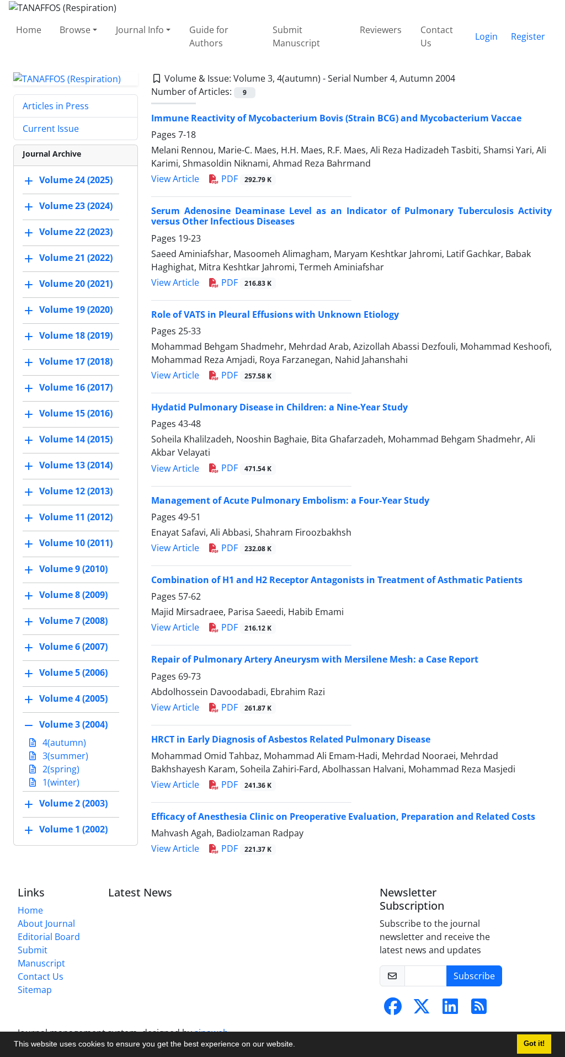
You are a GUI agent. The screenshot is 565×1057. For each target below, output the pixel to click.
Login (486, 36)
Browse (75, 30)
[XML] (464, 78)
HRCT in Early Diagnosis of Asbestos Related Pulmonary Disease (290, 739)
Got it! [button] (534, 1044)
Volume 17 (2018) (76, 362)
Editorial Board (49, 937)
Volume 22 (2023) (76, 232)
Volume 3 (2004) (73, 725)
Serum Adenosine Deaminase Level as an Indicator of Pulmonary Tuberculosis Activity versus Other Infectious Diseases (351, 216)
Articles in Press (56, 106)
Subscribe (474, 976)
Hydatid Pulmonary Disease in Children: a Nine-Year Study (279, 407)
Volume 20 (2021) (76, 284)
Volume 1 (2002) (73, 830)
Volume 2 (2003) (73, 804)
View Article (175, 179)
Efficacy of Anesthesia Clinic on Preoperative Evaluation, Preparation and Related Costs (343, 816)
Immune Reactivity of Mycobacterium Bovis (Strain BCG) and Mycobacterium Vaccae (336, 118)
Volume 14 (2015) (76, 440)
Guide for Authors (208, 36)
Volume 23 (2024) (76, 206)
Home (28, 30)
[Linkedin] (450, 1009)
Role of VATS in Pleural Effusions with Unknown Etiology (275, 314)
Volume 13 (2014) (76, 466)
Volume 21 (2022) (76, 258)
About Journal (46, 923)
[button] (299, 1045)
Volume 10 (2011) (76, 543)
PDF (245, 179)
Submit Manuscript (296, 36)
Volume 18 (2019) (76, 336)
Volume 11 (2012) (76, 517)
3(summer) (64, 756)
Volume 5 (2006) (73, 673)
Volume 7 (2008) (73, 621)
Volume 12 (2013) (76, 491)
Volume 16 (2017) (76, 388)
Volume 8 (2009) (73, 595)
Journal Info (140, 30)
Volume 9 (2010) (73, 569)
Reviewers (381, 30)
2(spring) (59, 769)
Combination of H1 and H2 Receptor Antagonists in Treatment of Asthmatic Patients (337, 580)
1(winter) (59, 782)
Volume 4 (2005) (73, 699)
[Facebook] (393, 1009)
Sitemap (35, 990)
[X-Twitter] (421, 1009)
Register (528, 36)
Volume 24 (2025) (76, 180)
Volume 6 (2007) (73, 647)
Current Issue (51, 128)
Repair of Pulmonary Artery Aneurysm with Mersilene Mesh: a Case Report (314, 659)
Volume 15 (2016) (76, 414)
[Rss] (479, 1009)
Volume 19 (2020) (76, 310)
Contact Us (436, 36)
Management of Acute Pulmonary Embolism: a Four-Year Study (290, 500)
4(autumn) (63, 742)
